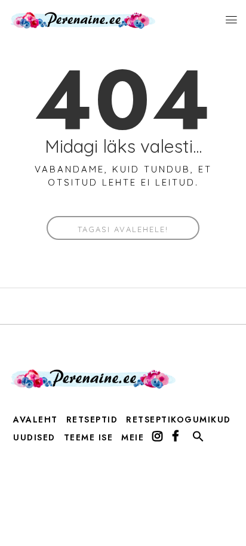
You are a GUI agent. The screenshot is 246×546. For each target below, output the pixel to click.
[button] (198, 439)
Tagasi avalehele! (123, 229)
